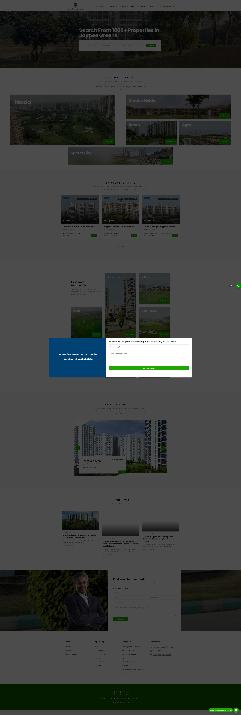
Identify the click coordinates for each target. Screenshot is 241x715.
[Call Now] (238, 286)
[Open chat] (236, 710)
